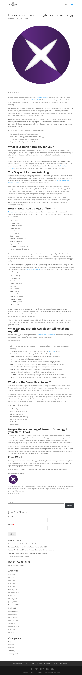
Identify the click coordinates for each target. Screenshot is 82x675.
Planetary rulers (13, 212)
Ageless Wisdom (42, 97)
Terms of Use (29, 663)
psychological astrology (32, 269)
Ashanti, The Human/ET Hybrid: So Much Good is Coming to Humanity (31, 550)
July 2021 (11, 632)
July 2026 (11, 577)
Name (11, 516)
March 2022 (12, 608)
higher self (51, 351)
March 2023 (12, 596)
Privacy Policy (17, 663)
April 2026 (11, 586)
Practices (11, 645)
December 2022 (13, 605)
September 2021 (13, 626)
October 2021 (12, 623)
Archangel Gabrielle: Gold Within (18, 556)
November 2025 (13, 593)
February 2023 (13, 599)
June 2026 (11, 580)
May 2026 (11, 583)
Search (10, 502)
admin (12, 19)
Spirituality (11, 651)
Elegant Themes (36, 672)
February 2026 (13, 589)
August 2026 (12, 574)
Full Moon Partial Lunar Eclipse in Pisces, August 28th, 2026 (27, 547)
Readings (11, 648)
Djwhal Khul (36, 100)
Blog (26, 19)
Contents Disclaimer (60, 663)
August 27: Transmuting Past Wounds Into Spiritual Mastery (27, 553)
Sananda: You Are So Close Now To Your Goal (23, 544)
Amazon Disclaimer (43, 663)
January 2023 (12, 602)
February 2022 (13, 611)
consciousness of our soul (46, 335)
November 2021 (13, 620)
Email (11, 525)
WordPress (56, 672)
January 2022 (12, 614)
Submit (12, 534)
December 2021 (13, 617)
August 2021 (12, 629)
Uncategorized (13, 654)
